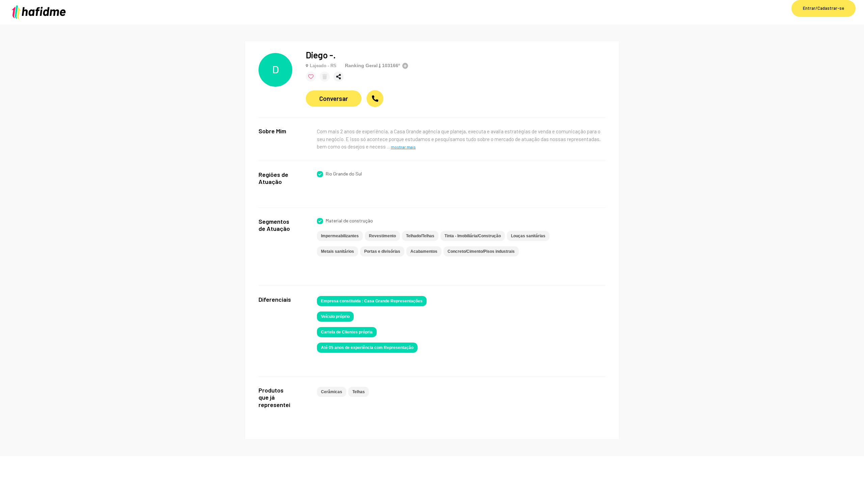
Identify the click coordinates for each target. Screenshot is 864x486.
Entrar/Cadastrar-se (823, 8)
